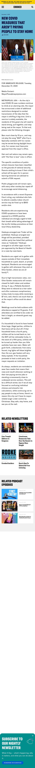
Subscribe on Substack (12, 762)
